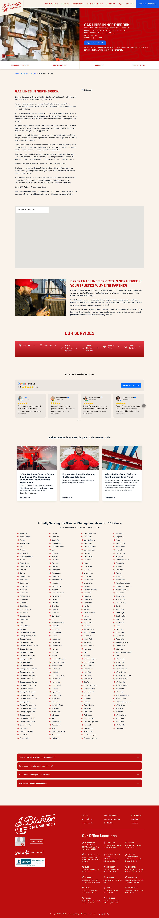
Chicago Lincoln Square (28, 682)
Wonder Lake (121, 715)
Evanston (55, 560)
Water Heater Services (89, 348)
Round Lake (120, 580)
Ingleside (55, 702)
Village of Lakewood (123, 652)
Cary (21, 623)
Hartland (55, 652)
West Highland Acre (123, 675)
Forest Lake (56, 573)
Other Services (132, 346)
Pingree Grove (89, 718)
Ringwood (119, 540)
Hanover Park (57, 646)
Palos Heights (89, 705)
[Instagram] (102, 914)
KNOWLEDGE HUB (59, 65)
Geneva (55, 599)
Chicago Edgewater (27, 652)
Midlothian (88, 623)
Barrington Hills (25, 566)
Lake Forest (88, 543)
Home (17, 74)
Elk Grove (55, 553)
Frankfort (55, 590)
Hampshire (56, 642)
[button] (147, 4)
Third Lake (120, 629)
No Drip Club (108, 823)
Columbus (23, 728)
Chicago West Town (27, 722)
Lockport (87, 586)
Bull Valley (24, 599)
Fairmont (55, 563)
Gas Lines (33, 74)
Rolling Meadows (122, 560)
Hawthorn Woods (58, 662)
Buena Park (24, 593)
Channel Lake (25, 626)
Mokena (87, 626)
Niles (86, 652)
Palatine (87, 702)
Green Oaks (56, 629)
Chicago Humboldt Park (28, 669)
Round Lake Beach (123, 583)
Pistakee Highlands (91, 722)
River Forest (120, 543)
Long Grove (88, 596)
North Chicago (89, 662)
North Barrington (90, 659)
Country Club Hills (26, 731)
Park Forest (88, 712)
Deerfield (55, 540)
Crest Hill (23, 735)
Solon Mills (120, 609)
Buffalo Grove (25, 596)
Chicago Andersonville (28, 636)
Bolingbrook (24, 583)
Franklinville (56, 596)
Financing (134, 819)
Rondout (119, 566)
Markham (87, 606)
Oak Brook (88, 675)
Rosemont (120, 576)
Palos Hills (88, 708)
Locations (134, 823)
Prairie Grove (88, 731)
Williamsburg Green (123, 702)
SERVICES (65, 4)
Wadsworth (120, 659)
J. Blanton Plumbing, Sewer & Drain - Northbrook (111, 28)
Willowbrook (120, 705)
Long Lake (88, 599)
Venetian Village (122, 642)
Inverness (55, 708)
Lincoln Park (88, 573)
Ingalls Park (56, 698)
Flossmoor (56, 570)
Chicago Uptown (26, 715)
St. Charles (120, 623)
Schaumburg (120, 596)
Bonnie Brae (24, 586)
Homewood (56, 685)
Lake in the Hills (90, 547)
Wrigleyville (120, 725)
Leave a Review (36, 841)
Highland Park (57, 665)
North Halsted (89, 665)
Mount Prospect (90, 632)
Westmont (120, 689)
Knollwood (56, 735)
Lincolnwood (88, 580)
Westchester (120, 682)
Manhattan (88, 603)
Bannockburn (24, 563)
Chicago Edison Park (27, 656)
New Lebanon (89, 646)
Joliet (54, 718)
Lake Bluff (87, 537)
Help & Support (136, 815)
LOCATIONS (110, 4)
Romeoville (120, 563)
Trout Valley (120, 639)
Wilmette (119, 708)
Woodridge (120, 718)
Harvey (54, 656)
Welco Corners (121, 669)
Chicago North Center (28, 692)
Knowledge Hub (88, 823)
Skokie (118, 606)
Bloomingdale (25, 576)
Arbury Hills (24, 553)
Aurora (22, 560)
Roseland (119, 570)
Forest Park (56, 576)
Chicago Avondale (26, 642)
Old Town (87, 695)
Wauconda (120, 662)
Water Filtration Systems (68, 348)
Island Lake (56, 712)
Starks (118, 626)
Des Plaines (56, 543)
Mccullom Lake (89, 613)
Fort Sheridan (57, 580)
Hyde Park (56, 692)
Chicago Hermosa (26, 665)
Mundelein (88, 636)
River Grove (120, 547)
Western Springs (122, 685)
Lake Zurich (88, 556)
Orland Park (88, 698)
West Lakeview (122, 679)
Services (85, 815)
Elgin (53, 550)
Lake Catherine (89, 540)
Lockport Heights (90, 590)
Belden (22, 573)
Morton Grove (89, 629)
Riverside (119, 550)
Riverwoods (120, 553)
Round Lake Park (122, 590)
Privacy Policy (92, 914)
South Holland (121, 616)
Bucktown (23, 590)
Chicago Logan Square (28, 685)
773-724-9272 (127, 4)
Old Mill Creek (89, 692)
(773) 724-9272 (96, 38)
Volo (117, 656)
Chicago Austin (25, 639)
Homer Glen (56, 682)
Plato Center (88, 728)
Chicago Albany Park (27, 632)
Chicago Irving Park (27, 672)
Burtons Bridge (25, 609)
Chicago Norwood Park (28, 698)
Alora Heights (25, 543)
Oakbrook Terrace (90, 685)
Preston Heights (90, 735)
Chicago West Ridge (27, 718)
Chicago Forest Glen (27, 659)
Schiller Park (120, 599)
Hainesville (56, 639)
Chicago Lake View (27, 679)
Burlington (23, 603)
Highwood (56, 669)
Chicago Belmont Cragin (29, 646)
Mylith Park (88, 639)
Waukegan (120, 665)
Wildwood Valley (122, 695)
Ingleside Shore (57, 705)
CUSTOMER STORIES (95, 4)
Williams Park (121, 698)
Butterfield (24, 613)
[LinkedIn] (99, 914)
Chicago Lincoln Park (113, 855)
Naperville (87, 642)
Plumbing (24, 74)
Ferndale (55, 566)
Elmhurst (55, 556)
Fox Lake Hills (57, 586)
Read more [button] (22, 413)
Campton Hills (25, 616)
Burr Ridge (24, 606)
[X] (108, 914)
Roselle (118, 573)
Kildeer (54, 728)
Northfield (87, 672)
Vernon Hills (120, 646)
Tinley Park (120, 632)
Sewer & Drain (111, 346)
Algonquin (23, 533)
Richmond (119, 533)
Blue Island (24, 580)
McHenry (87, 616)
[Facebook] (105, 914)
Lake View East (89, 550)
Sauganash (120, 593)
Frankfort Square (58, 593)
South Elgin (120, 613)
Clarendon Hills (25, 725)
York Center (120, 728)
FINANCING (99, 65)
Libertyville (88, 566)
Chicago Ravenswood (28, 708)
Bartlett (23, 570)
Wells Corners (121, 672)
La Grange (55, 738)
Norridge (87, 656)
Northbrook (88, 669)
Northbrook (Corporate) (90, 843)
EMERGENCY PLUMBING (20, 65)
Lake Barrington (90, 533)
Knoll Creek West (58, 731)
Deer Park (55, 537)
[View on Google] (20, 398)
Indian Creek (56, 695)
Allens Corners (25, 537)
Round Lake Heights (123, 586)
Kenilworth (56, 725)
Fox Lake (55, 583)
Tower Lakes (120, 636)
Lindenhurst (88, 583)
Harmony (55, 649)
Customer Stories (110, 815)
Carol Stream (25, 619)
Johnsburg (55, 715)
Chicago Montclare (27, 689)
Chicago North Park (27, 695)
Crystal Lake (24, 738)
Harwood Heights (58, 659)
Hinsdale (55, 672)
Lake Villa (87, 553)
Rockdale (119, 556)
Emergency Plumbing (112, 819)
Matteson (87, 609)
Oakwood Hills (89, 689)
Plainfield (87, 725)
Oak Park (87, 682)
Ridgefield (119, 537)
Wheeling (119, 692)
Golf (53, 619)
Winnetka (119, 712)
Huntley (55, 689)
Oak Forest (88, 679)
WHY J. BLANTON (51, 4)
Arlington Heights (26, 556)
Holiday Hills (56, 679)
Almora (22, 540)
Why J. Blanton (87, 819)
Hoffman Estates (58, 675)
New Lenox (88, 649)
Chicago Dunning (26, 649)
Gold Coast (56, 616)
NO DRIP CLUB (78, 4)
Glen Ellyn (55, 606)
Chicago (23, 629)
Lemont (87, 563)
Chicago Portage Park (28, 705)
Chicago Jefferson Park (28, 675)
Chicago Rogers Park (27, 712)
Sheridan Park (121, 603)
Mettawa (87, 619)
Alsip (21, 547)
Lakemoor (87, 560)
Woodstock (120, 722)
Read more (23, 497)
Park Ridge (88, 715)
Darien (54, 533)
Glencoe (55, 609)
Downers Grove (58, 547)
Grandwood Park (58, 623)
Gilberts (55, 603)
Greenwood (56, 632)
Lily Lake (87, 570)
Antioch (22, 550)
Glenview (55, 613)
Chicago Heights (26, 662)
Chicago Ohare (25, 702)
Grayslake (55, 626)
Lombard (87, 593)
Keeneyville (56, 722)
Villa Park (119, 649)
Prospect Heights (90, 738)
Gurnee (54, 636)
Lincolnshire (88, 576)
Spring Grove (120, 619)
